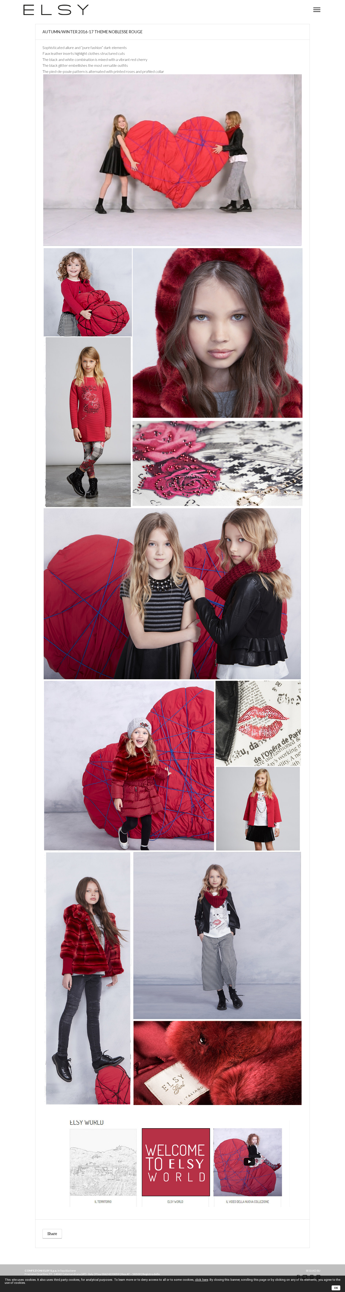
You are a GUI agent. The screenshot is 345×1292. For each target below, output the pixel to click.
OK (336, 1288)
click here (201, 1279)
